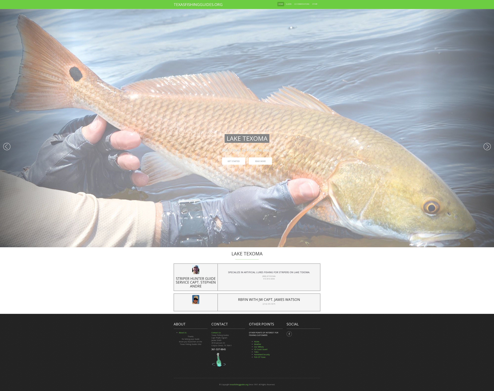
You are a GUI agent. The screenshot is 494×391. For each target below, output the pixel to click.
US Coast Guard (260, 349)
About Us (183, 332)
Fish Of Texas (260, 357)
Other (314, 4)
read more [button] (260, 161)
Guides (288, 4)
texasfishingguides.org (198, 4)
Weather (257, 344)
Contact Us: (216, 332)
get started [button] (234, 161)
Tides (256, 352)
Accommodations (301, 4)
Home (281, 4)
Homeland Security (262, 354)
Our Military (259, 347)
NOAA (256, 341)
